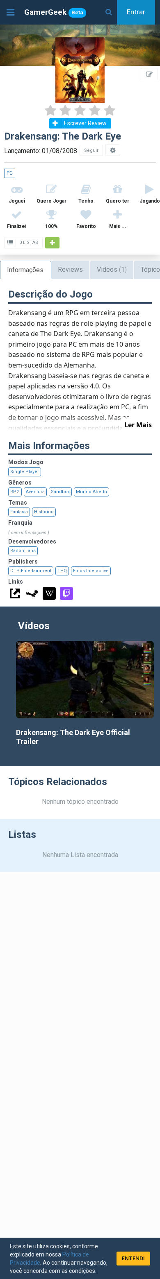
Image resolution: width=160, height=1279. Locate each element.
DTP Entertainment (30, 570)
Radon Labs (23, 550)
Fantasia (19, 511)
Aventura (35, 491)
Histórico (44, 511)
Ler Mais (138, 424)
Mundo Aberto (91, 491)
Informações (25, 270)
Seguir (91, 150)
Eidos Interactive (91, 570)
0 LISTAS (28, 242)
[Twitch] (66, 593)
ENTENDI (133, 1258)
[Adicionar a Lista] (52, 242)
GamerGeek (53, 12)
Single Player (24, 471)
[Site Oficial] (14, 593)
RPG (15, 491)
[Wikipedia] (49, 593)
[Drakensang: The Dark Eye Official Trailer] (85, 679)
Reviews (70, 269)
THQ (62, 570)
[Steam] (32, 593)
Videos (112, 269)
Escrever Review (85, 123)
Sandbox (60, 491)
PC (10, 173)
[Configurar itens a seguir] (112, 150)
